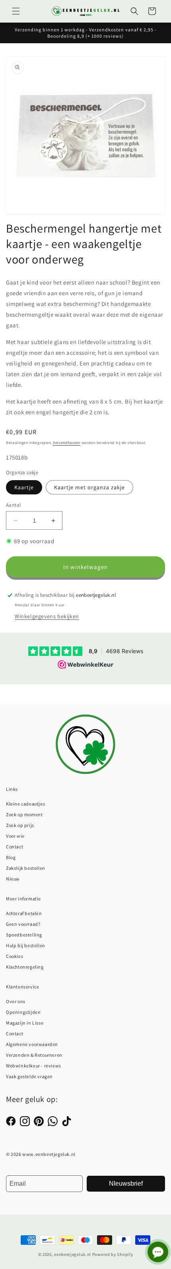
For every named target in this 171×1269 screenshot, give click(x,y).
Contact (14, 847)
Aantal (13, 505)
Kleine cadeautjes (25, 804)
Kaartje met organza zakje (89, 487)
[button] (16, 11)
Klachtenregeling (25, 967)
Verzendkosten (66, 442)
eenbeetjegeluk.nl (72, 1254)
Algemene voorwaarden (32, 1044)
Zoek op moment (24, 814)
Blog (11, 857)
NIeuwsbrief (126, 1183)
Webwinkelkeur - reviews (33, 1066)
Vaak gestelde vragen (29, 1076)
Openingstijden (23, 1012)
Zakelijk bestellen (25, 868)
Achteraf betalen (24, 913)
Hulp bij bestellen (25, 945)
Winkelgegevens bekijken (47, 616)
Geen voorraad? (23, 924)
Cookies (14, 956)
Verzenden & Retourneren (34, 1055)
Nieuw (13, 879)
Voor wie (15, 836)
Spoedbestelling (24, 935)
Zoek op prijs (20, 825)
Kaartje (24, 487)
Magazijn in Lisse (24, 1023)
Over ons (15, 1001)
